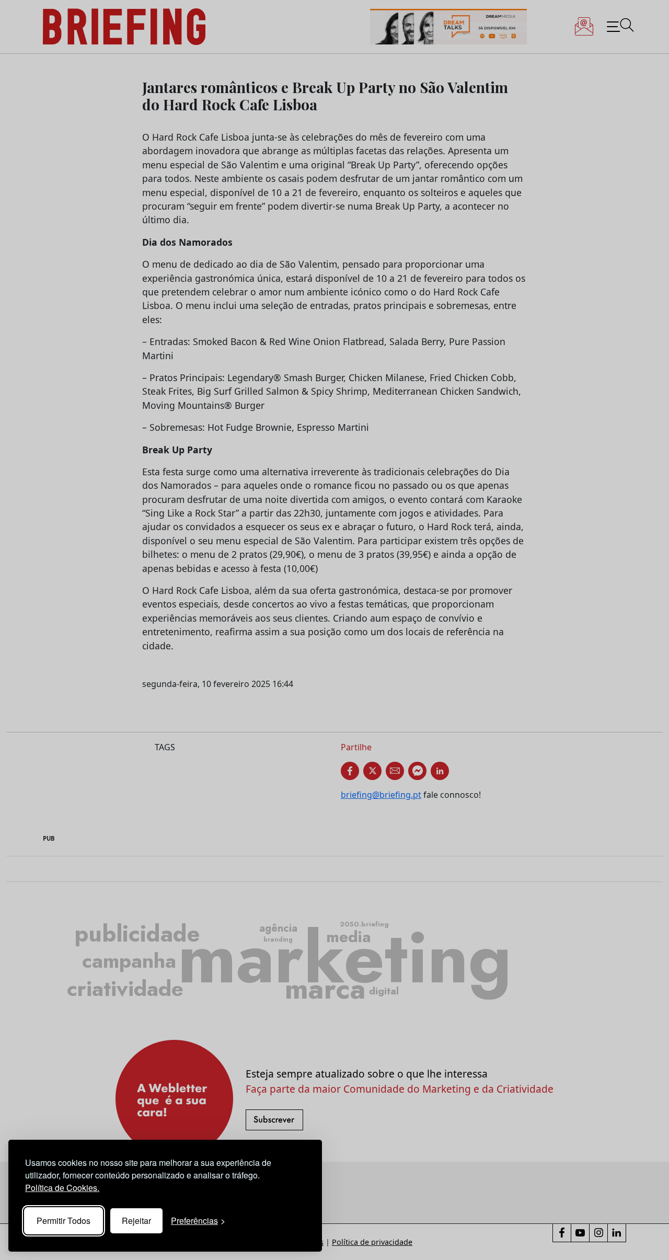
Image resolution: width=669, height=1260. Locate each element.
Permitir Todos (63, 1221)
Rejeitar (136, 1221)
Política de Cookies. (62, 1188)
